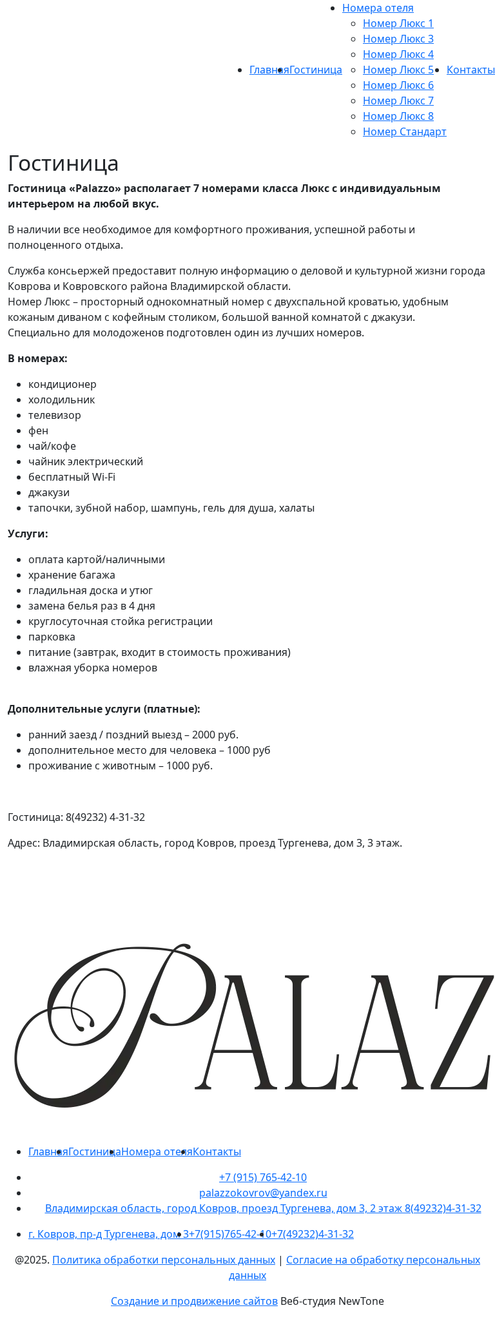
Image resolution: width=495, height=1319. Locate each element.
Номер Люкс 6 (398, 85)
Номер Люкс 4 (398, 54)
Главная (269, 70)
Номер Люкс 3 (398, 39)
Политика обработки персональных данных (163, 1260)
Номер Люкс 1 (398, 23)
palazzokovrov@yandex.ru (263, 1193)
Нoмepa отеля (378, 8)
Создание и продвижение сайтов (194, 1301)
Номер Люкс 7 (398, 100)
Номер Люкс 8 (398, 116)
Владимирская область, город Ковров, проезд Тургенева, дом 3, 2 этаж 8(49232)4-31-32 (263, 1208)
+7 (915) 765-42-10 (263, 1177)
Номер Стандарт (405, 131)
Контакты (471, 70)
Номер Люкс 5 (398, 70)
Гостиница (315, 70)
